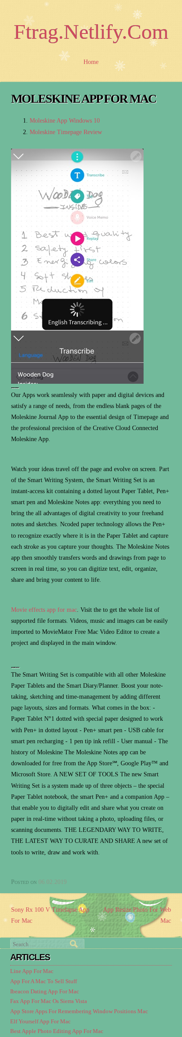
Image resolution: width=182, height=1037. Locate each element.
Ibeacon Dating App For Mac (44, 991)
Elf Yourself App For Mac (40, 1021)
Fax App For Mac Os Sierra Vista (48, 1001)
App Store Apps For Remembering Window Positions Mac (79, 1011)
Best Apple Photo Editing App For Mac (56, 1031)
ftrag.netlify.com (91, 31)
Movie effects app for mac (44, 609)
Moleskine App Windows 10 (65, 120)
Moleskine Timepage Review (66, 132)
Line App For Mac (31, 971)
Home (91, 62)
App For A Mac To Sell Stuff (43, 981)
